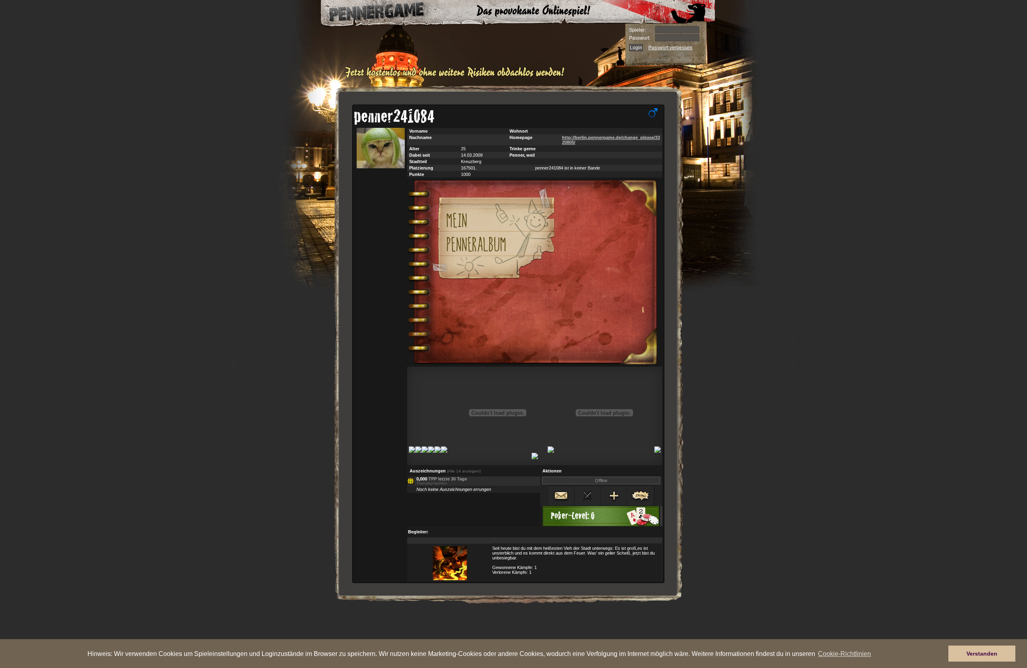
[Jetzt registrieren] (456, 77)
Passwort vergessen (670, 47)
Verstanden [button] (981, 653)
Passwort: (639, 38)
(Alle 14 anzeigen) (464, 471)
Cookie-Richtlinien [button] (844, 653)
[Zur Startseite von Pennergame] (368, 12)
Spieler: (637, 30)
